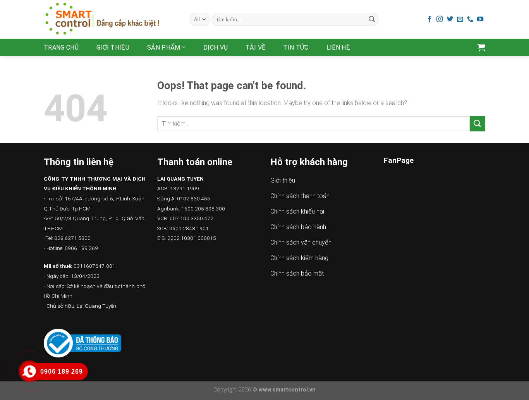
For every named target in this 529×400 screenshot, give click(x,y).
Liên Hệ (338, 47)
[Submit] (371, 19)
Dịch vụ (215, 47)
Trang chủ (61, 47)
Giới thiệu (112, 47)
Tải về (255, 47)
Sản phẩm (163, 47)
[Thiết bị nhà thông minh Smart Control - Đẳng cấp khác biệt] (111, 19)
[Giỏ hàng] (481, 47)
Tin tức (295, 47)
